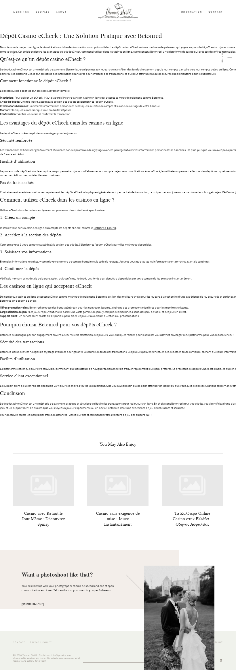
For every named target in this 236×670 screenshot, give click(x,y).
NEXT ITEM (222, 57)
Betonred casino (105, 228)
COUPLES (43, 12)
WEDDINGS (21, 12)
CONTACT (215, 12)
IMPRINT (217, 642)
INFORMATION (191, 12)
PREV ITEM (14, 57)
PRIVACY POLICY (41, 642)
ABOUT (61, 12)
